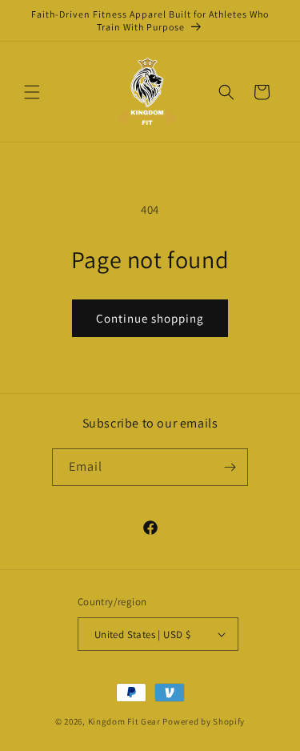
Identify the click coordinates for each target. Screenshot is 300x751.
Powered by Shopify (203, 721)
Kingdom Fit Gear (124, 721)
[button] (32, 92)
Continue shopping (150, 318)
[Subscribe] (229, 467)
